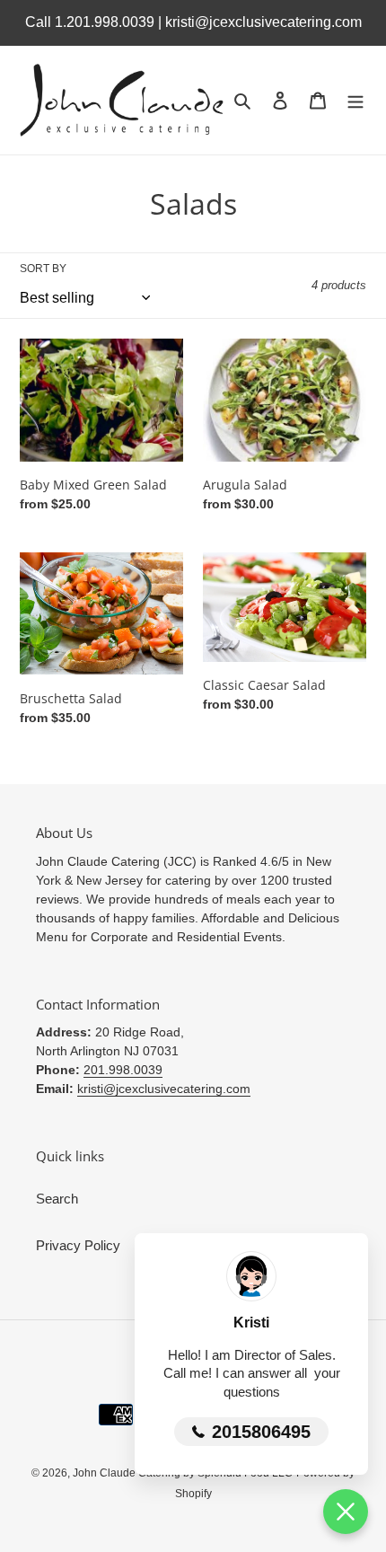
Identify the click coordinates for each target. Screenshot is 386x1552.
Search (57, 1198)
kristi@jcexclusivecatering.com (163, 1088)
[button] (345, 1511)
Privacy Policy (78, 1245)
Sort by (43, 268)
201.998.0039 (122, 1070)
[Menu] (355, 100)
